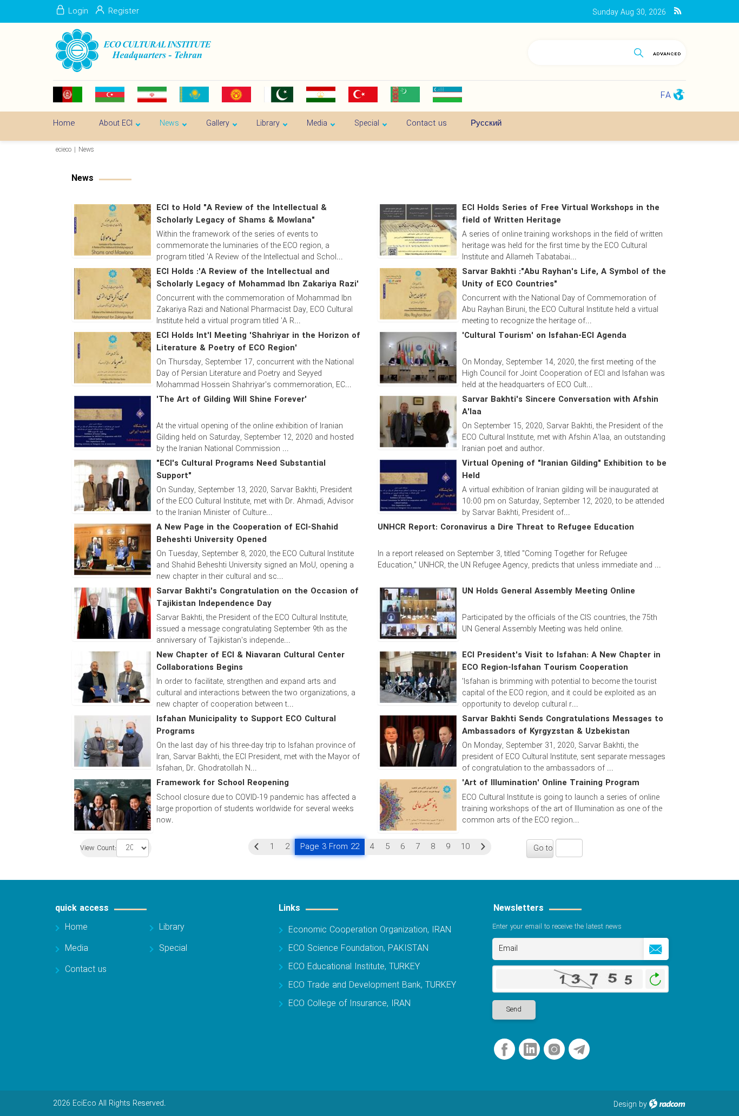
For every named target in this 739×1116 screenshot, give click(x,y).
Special (173, 948)
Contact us (86, 969)
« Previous (256, 847)
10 (465, 846)
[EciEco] (132, 51)
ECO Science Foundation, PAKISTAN (358, 948)
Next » (483, 847)
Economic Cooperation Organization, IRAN (369, 930)
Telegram (579, 1049)
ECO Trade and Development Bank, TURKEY (372, 985)
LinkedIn (530, 1049)
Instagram (554, 1049)
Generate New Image (655, 979)
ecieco (63, 150)
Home (76, 927)
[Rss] (677, 11)
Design (625, 1105)
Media (76, 948)
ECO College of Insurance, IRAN (349, 1003)
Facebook (504, 1049)
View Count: (98, 849)
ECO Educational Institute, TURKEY (354, 967)
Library (171, 927)
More (522, 382)
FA (666, 95)
